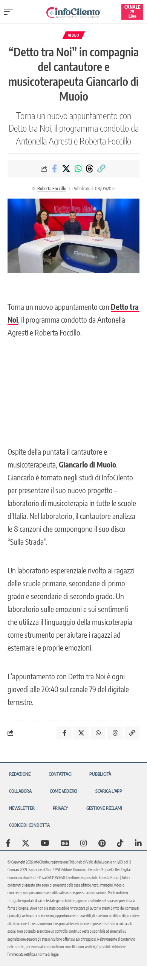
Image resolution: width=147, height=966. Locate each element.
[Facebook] (8, 843)
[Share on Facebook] (54, 169)
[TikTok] (120, 843)
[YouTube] (45, 843)
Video (74, 35)
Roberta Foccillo (51, 188)
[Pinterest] (101, 843)
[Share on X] (66, 169)
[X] (25, 843)
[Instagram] (83, 843)
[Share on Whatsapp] (78, 169)
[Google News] (65, 843)
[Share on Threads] (89, 169)
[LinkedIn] (138, 843)
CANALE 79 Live (132, 11)
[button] (10, 12)
